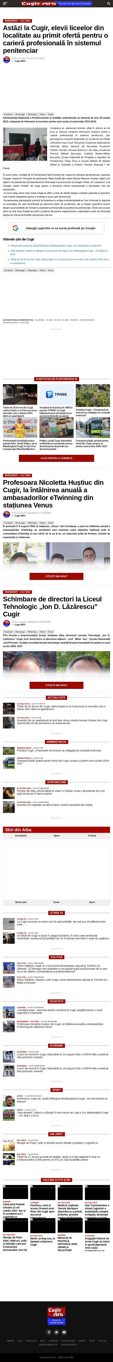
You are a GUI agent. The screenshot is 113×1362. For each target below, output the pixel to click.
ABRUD (10, 1341)
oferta (75, 320)
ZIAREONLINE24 (69, 1344)
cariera (40, 320)
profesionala (11, 323)
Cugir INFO (20, 61)
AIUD (20, 1341)
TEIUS (92, 1341)
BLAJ (42, 1341)
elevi (58, 320)
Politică (92, 835)
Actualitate (21, 835)
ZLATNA (102, 1341)
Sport (92, 902)
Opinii (57, 835)
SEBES (82, 1341)
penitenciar (87, 320)
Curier (56, 902)
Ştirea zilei (20, 902)
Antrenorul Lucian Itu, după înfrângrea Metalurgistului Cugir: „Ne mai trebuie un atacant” (55, 245)
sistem (25, 323)
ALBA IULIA (31, 1341)
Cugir (50, 320)
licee (66, 320)
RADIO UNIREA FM (48, 1344)
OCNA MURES (68, 1341)
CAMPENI (53, 1341)
